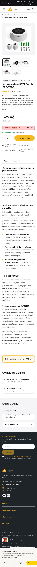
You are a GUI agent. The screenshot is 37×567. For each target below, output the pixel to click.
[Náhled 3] (25, 62)
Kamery (10, 15)
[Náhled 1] (6, 62)
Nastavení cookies (19, 546)
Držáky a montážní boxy (21, 15)
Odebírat (8, 452)
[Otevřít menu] (4, 9)
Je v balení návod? (11, 424)
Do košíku (26, 138)
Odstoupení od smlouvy (23, 544)
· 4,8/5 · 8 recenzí (28, 535)
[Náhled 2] (16, 62)
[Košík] (33, 9)
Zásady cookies (13, 557)
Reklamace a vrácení (8, 544)
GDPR (4, 546)
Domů (4, 15)
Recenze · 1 (16, 161)
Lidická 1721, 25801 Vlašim (13, 481)
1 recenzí (18, 91)
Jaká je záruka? (10, 411)
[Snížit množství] (4, 138)
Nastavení (7, 563)
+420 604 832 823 (12, 485)
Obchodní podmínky (16, 540)
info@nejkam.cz (10, 488)
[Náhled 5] (16, 72)
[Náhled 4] (6, 72)
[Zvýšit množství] (11, 138)
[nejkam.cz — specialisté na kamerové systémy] (15, 9)
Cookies (10, 546)
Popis (6, 161)
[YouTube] (8, 495)
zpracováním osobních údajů (20, 456)
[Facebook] (4, 495)
